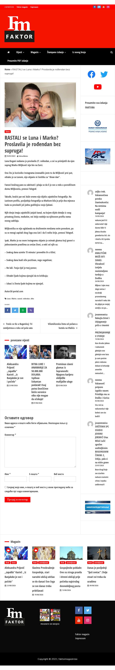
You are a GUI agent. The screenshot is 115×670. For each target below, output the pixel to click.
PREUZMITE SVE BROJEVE (50, 624)
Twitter (99, 7)
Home (7, 69)
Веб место (59, 474)
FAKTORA (90, 107)
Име (7, 474)
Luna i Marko (11, 298)
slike (32, 298)
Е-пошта (34, 474)
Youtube (103, 7)
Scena (8, 131)
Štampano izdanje (55, 52)
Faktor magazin (22, 7)
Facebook (94, 7)
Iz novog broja (79, 52)
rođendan (26, 298)
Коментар (10, 434)
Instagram (108, 7)
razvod (19, 298)
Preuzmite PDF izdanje (17, 60)
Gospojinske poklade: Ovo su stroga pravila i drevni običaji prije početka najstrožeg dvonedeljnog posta (71, 577)
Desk (7, 562)
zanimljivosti (43, 562)
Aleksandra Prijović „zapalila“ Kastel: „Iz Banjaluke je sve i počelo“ (15, 372)
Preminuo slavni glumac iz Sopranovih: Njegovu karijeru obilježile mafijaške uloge (64, 372)
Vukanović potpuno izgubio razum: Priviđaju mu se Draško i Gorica (102, 390)
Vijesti (19, 52)
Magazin (34, 52)
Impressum (34, 7)
